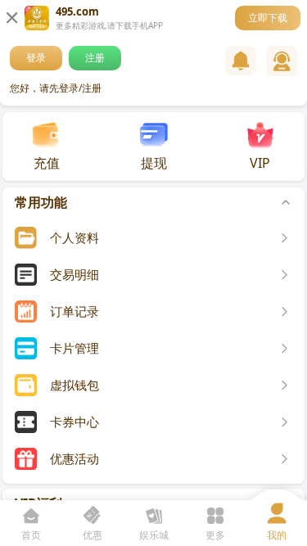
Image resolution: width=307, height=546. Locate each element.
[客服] (281, 61)
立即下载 (267, 18)
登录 (36, 58)
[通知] (240, 60)
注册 (95, 58)
